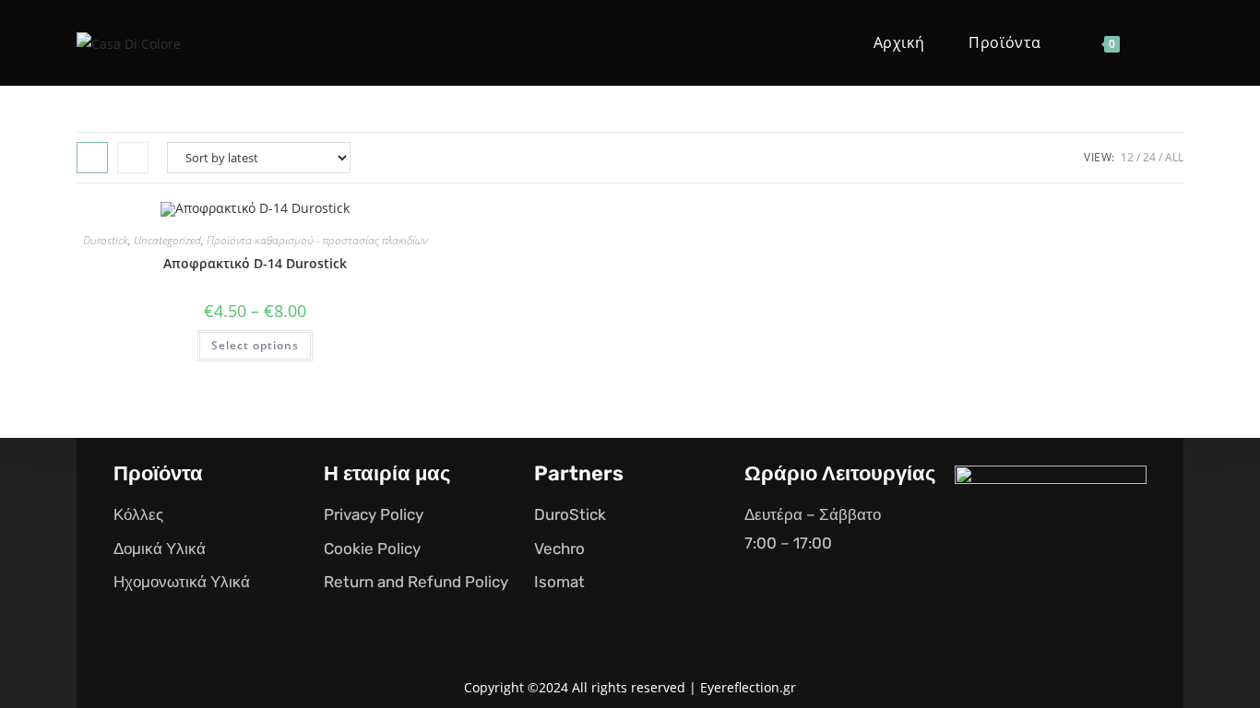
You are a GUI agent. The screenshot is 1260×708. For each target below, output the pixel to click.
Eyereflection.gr (748, 687)
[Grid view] (92, 157)
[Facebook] (996, 591)
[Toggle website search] (1169, 43)
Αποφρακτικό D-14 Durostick (255, 263)
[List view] (133, 157)
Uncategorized (167, 240)
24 (1149, 157)
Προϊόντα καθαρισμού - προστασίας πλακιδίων (317, 240)
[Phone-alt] (1105, 591)
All (1174, 157)
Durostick (105, 240)
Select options (255, 345)
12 (1127, 157)
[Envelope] (1051, 591)
